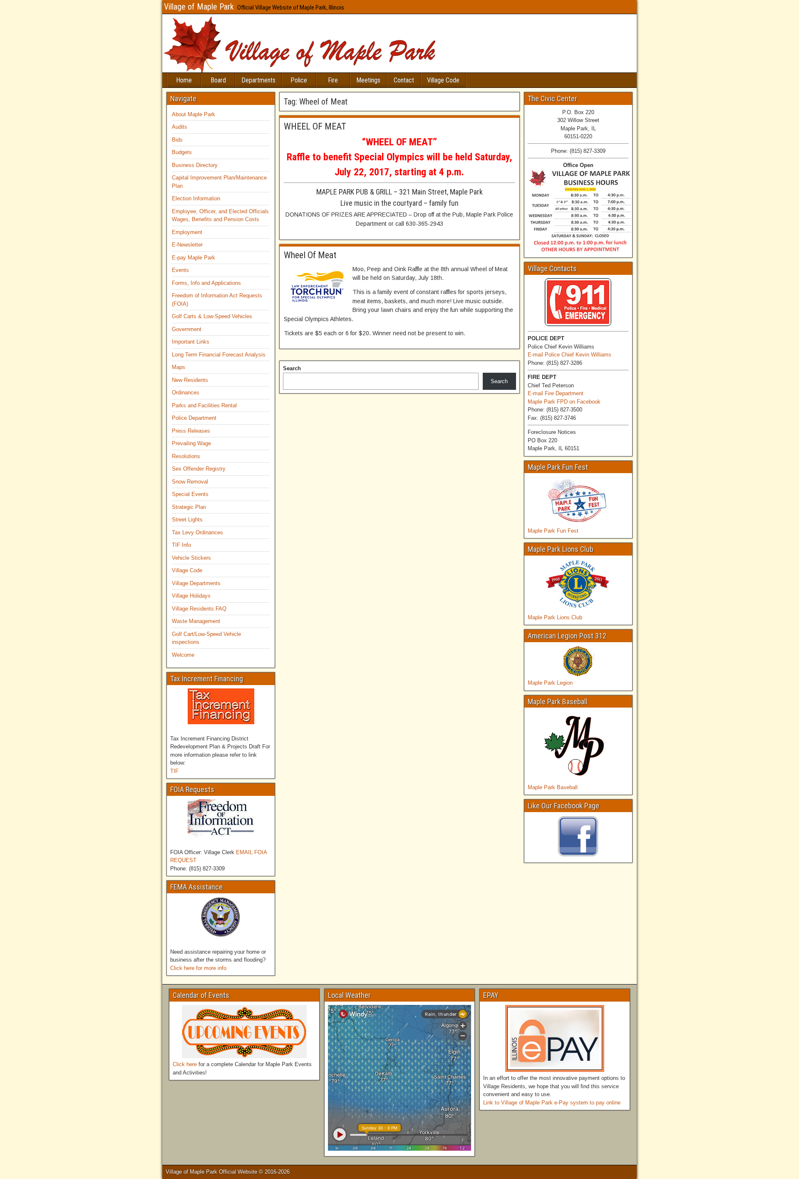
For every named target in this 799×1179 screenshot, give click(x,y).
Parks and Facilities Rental (204, 405)
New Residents (190, 380)
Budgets (182, 152)
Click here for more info (198, 968)
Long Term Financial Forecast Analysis (219, 354)
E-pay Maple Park (193, 257)
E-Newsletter (187, 245)
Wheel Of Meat (310, 255)
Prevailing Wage (191, 443)
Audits (179, 127)
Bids (177, 140)
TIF (174, 771)
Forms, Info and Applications (206, 283)
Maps (178, 367)
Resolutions (186, 456)
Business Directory (195, 165)
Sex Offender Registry (199, 469)
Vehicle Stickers (191, 558)
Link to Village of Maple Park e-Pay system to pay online (551, 1102)
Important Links (190, 342)
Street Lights (187, 519)
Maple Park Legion (550, 683)
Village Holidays (191, 596)
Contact (404, 80)
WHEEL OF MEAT (315, 126)
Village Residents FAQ (199, 609)
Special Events (190, 494)
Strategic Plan (189, 507)
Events (180, 270)
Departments (258, 80)
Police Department (194, 418)
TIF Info (181, 545)
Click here (185, 1064)
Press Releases (191, 431)
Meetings (368, 80)
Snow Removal (190, 482)
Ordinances (185, 392)
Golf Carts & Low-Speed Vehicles (212, 316)
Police (298, 80)
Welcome (183, 655)
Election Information (196, 198)
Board (218, 80)
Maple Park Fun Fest (553, 531)
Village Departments (196, 583)
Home (184, 80)
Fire (333, 80)
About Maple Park (193, 114)
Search (292, 368)
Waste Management (196, 621)
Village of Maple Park (199, 7)
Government (186, 329)
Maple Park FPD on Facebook (564, 402)
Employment (187, 232)
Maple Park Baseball (553, 787)
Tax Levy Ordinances (197, 532)
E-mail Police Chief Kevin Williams (569, 354)
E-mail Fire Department (555, 393)
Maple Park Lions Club (555, 617)
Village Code (443, 80)
